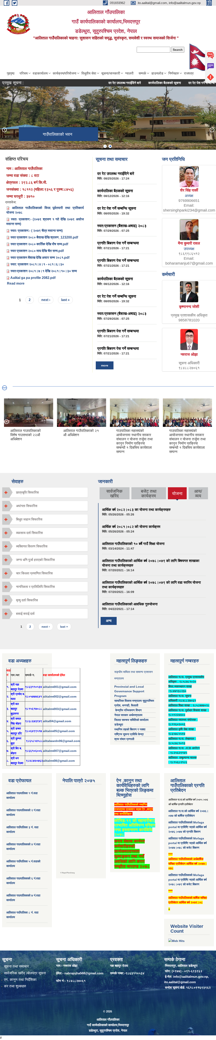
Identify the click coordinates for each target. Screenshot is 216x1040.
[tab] (45, 492)
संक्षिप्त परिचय (16, 159)
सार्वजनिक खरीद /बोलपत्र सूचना (25, 973)
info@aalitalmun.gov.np (190, 976)
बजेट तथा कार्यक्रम (149, 493)
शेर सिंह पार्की (189, 190)
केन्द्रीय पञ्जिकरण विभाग (128, 710)
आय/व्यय (198, 493)
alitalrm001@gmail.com (59, 686)
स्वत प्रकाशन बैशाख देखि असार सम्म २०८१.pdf (40, 257)
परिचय (24, 73)
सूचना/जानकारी (110, 73)
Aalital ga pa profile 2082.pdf (32, 278)
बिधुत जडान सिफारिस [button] (29, 519)
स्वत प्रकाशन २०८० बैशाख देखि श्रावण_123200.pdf (44, 237)
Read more (15, 283)
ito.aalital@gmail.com (180, 982)
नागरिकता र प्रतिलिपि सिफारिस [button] (35, 587)
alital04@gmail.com (57, 721)
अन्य (108, 621)
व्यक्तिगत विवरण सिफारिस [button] (31, 546)
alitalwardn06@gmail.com (61, 741)
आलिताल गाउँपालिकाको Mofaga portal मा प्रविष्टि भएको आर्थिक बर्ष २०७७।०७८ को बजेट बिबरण (187, 843)
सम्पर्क (142, 73)
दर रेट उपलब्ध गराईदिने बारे (110, 83)
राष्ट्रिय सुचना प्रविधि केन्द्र (129, 734)
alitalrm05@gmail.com (59, 731)
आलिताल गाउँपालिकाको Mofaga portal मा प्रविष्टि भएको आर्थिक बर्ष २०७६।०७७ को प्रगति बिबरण (187, 827)
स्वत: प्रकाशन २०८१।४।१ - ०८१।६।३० (37, 264)
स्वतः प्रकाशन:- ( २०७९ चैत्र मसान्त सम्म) (37, 230)
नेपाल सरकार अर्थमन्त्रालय (128, 715)
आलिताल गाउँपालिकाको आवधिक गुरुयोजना (130, 604)
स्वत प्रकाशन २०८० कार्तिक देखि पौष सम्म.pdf (39, 244)
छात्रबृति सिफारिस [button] (27, 492)
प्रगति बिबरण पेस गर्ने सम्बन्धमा (118, 243)
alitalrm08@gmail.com (59, 760)
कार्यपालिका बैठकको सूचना (150, 83)
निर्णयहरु (173, 73)
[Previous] (4, 130)
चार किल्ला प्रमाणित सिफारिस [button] (34, 573)
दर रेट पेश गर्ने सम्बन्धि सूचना (191, 83)
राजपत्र (189, 73)
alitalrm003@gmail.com (59, 709)
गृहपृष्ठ (11, 73)
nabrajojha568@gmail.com (83, 973)
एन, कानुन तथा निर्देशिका (20, 980)
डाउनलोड (157, 73)
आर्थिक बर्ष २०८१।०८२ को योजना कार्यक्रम (131, 527)
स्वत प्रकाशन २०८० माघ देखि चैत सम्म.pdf (37, 251)
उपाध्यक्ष (189, 249)
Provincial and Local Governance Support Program (129, 691)
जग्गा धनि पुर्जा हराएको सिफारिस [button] (35, 560)
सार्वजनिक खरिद (114, 493)
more (104, 365)
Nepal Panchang (68, 873)
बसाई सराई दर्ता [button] (25, 613)
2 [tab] (110, 146)
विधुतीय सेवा (88, 73)
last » (65, 300)
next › (45, 300)
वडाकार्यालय (40, 73)
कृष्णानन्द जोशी (189, 307)
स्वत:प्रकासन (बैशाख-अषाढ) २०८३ (121, 226)
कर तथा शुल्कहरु (15, 986)
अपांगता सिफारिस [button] (26, 506)
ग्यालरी (129, 73)
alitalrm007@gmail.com (59, 750)
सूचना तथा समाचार (16, 966)
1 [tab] (105, 146)
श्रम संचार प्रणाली (124, 739)
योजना (177, 495)
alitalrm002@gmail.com (59, 696)
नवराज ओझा (189, 354)
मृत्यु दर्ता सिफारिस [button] (27, 600)
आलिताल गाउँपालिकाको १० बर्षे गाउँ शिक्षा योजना (133, 544)
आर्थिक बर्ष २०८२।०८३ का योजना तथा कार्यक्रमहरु (136, 510)
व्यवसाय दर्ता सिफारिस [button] (29, 533)
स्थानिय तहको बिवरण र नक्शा (129, 729)
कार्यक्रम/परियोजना (64, 73)
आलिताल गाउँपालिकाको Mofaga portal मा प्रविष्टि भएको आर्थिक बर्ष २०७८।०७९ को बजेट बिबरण (187, 879)
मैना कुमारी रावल (189, 243)
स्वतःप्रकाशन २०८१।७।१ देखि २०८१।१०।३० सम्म (44, 271)
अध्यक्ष (189, 196)
